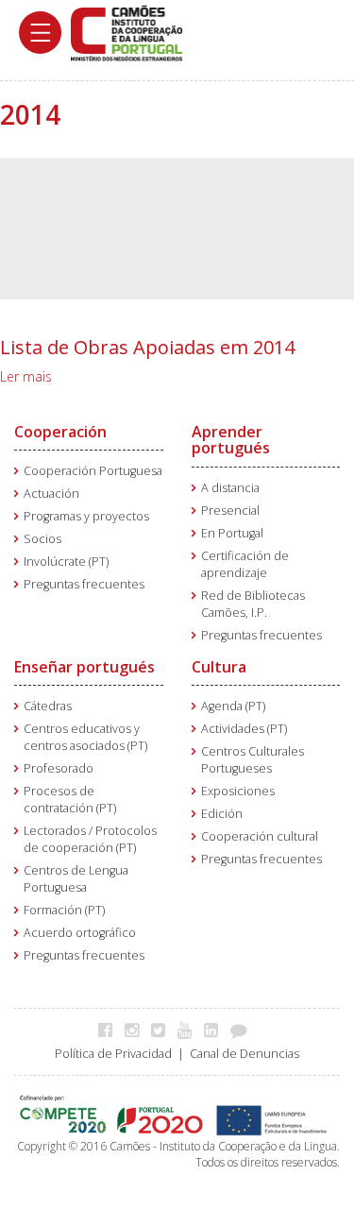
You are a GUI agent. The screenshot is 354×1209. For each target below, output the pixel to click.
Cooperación (60, 431)
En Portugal (232, 533)
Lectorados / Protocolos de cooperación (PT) (90, 839)
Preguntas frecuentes (84, 584)
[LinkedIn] (216, 1029)
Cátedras (48, 706)
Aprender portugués (231, 440)
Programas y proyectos (86, 516)
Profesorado (58, 768)
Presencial (230, 510)
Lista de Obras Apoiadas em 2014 (147, 347)
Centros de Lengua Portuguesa (76, 878)
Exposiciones (238, 791)
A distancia (230, 488)
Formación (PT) (64, 910)
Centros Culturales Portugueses (252, 759)
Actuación (51, 493)
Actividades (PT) (244, 729)
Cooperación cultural (259, 836)
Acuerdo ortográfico (80, 933)
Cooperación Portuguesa (93, 471)
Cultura (219, 666)
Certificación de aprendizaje (245, 564)
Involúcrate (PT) (66, 561)
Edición (222, 814)
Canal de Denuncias (244, 1054)
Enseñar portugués (84, 666)
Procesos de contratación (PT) (70, 799)
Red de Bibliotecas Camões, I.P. (253, 604)
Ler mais (26, 376)
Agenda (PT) (233, 706)
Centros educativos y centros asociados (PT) (85, 737)
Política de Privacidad (113, 1054)
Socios (42, 539)
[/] (126, 32)
